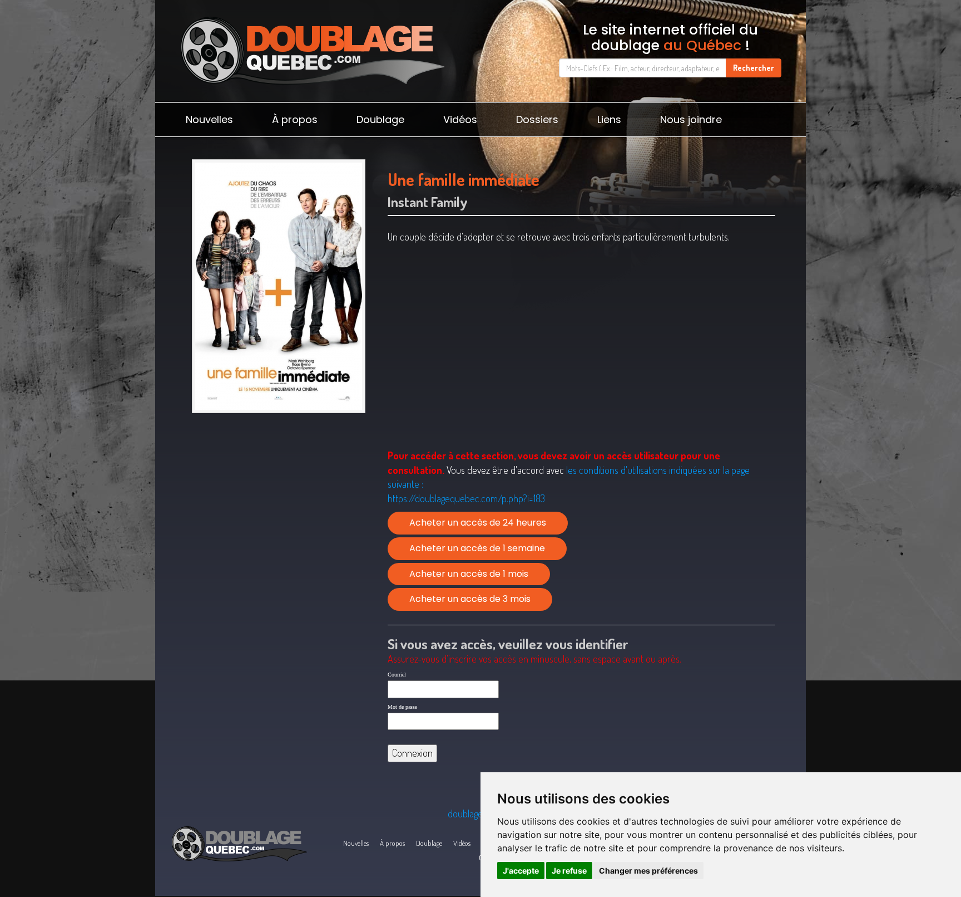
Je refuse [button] (569, 870)
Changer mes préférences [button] (648, 870)
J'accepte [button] (521, 870)
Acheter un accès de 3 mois (470, 598)
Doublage (380, 119)
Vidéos (460, 119)
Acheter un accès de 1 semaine (477, 548)
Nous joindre (691, 119)
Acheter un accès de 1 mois (468, 573)
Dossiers (537, 119)
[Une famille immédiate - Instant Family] (278, 286)
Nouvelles (209, 119)
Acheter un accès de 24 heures (477, 522)
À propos (295, 119)
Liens (609, 119)
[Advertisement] (278, 504)
